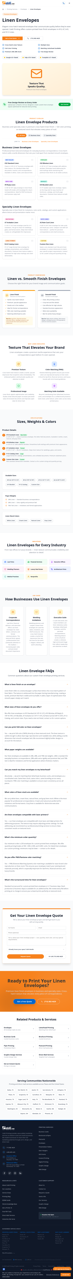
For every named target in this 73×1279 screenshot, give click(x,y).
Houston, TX (5, 1234)
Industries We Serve (8, 1219)
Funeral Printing (44, 1158)
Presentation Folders (45, 1147)
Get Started (64, 104)
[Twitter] (10, 1173)
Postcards (42, 1139)
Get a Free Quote (11, 38)
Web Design (42, 1169)
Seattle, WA (41, 1239)
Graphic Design (44, 1166)
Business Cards (44, 1132)
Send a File (42, 1196)
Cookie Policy (60, 1266)
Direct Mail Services (8, 1215)
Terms (44, 1266)
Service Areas (6, 1193)
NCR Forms (42, 1154)
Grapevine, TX (6, 1247)
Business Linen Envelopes (30, 141)
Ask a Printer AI (7, 1208)
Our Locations (6, 1189)
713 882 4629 (10, 1147)
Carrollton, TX (6, 1245)
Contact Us (42, 1189)
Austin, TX (22, 1234)
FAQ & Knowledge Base (9, 1204)
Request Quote (25, 956)
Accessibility (51, 1266)
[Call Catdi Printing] (64, 3)
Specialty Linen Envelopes (49, 141)
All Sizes (22, 135)
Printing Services (12, 9)
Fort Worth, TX (6, 1239)
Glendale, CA (41, 1237)
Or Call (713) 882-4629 (56, 956)
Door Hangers (43, 1150)
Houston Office (11, 1156)
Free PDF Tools (7, 1211)
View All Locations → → (8, 1253)
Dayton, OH (58, 1243)
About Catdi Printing (8, 1185)
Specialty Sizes (51, 135)
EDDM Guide (6, 1200)
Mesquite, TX (5, 1249)
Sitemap (68, 1266)
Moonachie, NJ (59, 1241)
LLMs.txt (29, 1259)
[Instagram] (15, 1173)
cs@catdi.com (10, 1152)
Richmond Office (11, 1163)
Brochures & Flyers (45, 1135)
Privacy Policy (36, 1266)
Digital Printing (43, 1162)
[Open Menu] (69, 3)
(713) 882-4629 (35, 38)
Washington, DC (59, 1239)
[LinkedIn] (20, 1173)
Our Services (43, 1200)
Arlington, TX (5, 1241)
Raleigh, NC (58, 1237)
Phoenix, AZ (41, 1234)
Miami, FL (57, 1234)
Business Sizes (35, 135)
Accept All (65, 1275)
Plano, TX (4, 1243)
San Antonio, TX (24, 1237)
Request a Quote (44, 1193)
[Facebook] (4, 1173)
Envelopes (24, 9)
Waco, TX (22, 1239)
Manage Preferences (52, 1275)
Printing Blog (6, 1196)
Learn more (6, 1276)
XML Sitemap (18, 1259)
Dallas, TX (5, 1237)
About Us (42, 1185)
